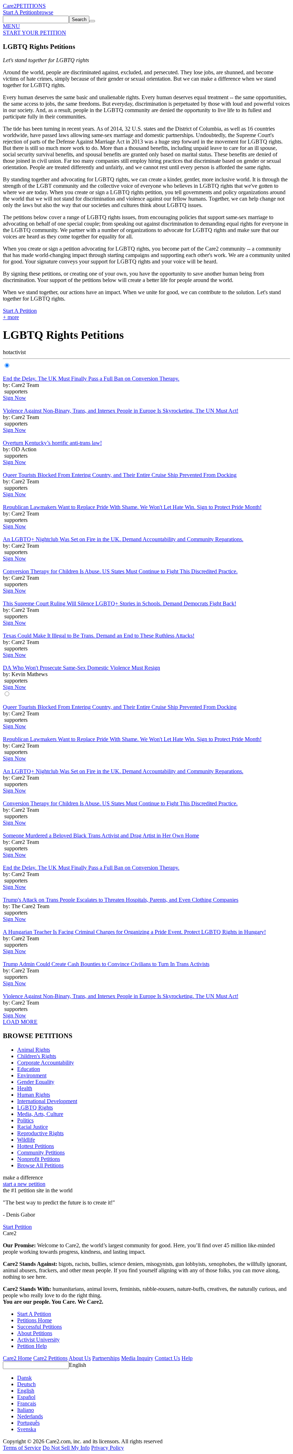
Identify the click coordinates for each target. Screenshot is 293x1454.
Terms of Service (22, 1448)
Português (28, 1423)
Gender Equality (35, 1082)
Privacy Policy (107, 1448)
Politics (25, 1120)
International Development (47, 1101)
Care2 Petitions (50, 1358)
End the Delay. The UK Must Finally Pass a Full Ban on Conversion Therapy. (91, 379)
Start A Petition (20, 12)
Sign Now (14, 398)
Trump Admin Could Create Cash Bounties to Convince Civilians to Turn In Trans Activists (106, 964)
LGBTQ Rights (35, 1108)
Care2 (9, 6)
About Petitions (34, 1333)
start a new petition (24, 1184)
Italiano (25, 1410)
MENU (11, 26)
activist (18, 352)
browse (45, 12)
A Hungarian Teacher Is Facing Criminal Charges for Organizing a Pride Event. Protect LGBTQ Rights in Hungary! (134, 932)
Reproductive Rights (40, 1133)
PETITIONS (31, 6)
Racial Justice (32, 1127)
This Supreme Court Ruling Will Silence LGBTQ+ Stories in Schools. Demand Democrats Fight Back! (119, 603)
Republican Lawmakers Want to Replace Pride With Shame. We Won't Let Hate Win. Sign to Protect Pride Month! (132, 507)
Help (187, 1358)
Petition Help (32, 1346)
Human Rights (33, 1095)
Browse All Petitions (40, 1165)
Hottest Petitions (35, 1146)
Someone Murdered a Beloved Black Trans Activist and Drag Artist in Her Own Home (101, 835)
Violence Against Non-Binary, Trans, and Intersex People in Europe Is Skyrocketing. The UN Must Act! (120, 411)
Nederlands (30, 1416)
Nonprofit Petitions (38, 1159)
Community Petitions (41, 1152)
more (11, 317)
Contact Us (167, 1358)
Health (24, 1088)
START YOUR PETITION (34, 33)
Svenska (26, 1429)
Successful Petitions (39, 1327)
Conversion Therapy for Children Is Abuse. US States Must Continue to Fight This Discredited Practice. (120, 571)
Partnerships (106, 1358)
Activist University (38, 1340)
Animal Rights (33, 1050)
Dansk (24, 1378)
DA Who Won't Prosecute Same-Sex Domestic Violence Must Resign (81, 668)
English (77, 1365)
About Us (80, 1358)
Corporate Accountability (45, 1063)
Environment (31, 1075)
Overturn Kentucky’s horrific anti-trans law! (52, 443)
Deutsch (26, 1384)
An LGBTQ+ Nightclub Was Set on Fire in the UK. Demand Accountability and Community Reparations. (123, 539)
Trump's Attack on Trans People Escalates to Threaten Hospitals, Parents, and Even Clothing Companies (120, 900)
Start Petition (17, 1227)
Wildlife (26, 1140)
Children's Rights (36, 1056)
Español (26, 1397)
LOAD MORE (20, 1022)
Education (28, 1069)
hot (6, 352)
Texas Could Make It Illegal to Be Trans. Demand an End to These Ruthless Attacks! (98, 636)
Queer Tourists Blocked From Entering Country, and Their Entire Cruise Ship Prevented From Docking (120, 475)
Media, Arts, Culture (40, 1114)
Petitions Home (34, 1320)
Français (26, 1403)
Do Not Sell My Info (66, 1448)
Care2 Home (17, 1358)
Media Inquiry (137, 1358)
